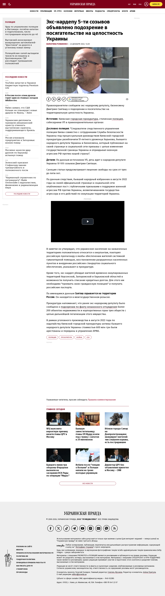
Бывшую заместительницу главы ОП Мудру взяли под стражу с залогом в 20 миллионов (87, 434)
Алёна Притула (149, 572)
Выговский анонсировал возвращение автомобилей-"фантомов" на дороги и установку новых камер (20, 44)
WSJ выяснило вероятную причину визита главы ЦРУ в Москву (57, 432)
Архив (132, 11)
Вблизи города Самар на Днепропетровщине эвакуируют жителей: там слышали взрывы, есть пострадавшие (116, 435)
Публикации (46, 11)
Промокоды (21, 572)
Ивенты (89, 11)
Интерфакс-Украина (84, 547)
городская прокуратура (84, 118)
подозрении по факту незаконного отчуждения (89, 306)
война (79, 337)
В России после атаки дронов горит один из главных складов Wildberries (21, 98)
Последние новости (16, 77)
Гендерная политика (25, 559)
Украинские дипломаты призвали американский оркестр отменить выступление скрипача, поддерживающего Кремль (20, 125)
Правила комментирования (102, 399)
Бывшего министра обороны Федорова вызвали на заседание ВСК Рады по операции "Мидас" (57, 470)
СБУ (88, 337)
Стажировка (22, 569)
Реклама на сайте (24, 546)
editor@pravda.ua (79, 574)
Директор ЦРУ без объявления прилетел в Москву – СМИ (117, 468)
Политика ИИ (22, 556)
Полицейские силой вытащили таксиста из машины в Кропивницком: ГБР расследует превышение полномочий (22, 58)
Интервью (79, 11)
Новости (34, 11)
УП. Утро (58, 11)
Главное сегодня (55, 409)
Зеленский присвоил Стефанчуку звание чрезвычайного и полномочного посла (16, 166)
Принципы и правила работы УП (31, 563)
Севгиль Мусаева (115, 572)
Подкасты (100, 11)
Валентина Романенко (57, 44)
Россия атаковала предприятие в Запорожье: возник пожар (20, 140)
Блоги (125, 11)
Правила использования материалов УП (34, 553)
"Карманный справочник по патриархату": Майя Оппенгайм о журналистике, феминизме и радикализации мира (21, 182)
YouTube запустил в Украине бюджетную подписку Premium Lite (21, 85)
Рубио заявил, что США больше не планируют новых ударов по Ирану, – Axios (21, 110)
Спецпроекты (113, 11)
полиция (117, 118)
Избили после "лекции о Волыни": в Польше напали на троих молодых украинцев (88, 469)
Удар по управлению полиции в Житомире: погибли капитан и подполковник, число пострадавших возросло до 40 (21, 30)
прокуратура (66, 337)
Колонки (68, 11)
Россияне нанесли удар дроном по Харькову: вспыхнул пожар (18, 153)
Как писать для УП (24, 566)
